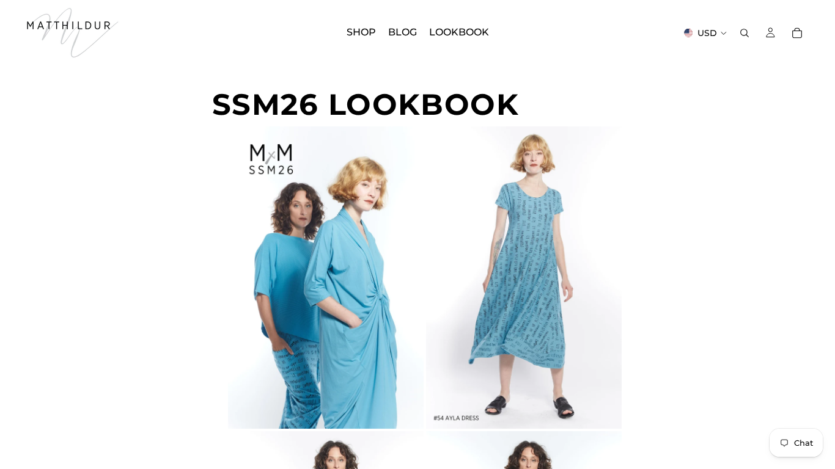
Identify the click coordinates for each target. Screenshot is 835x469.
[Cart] (797, 33)
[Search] (744, 33)
